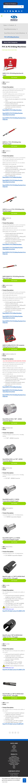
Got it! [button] (24, 780)
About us (14, 746)
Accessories (14, 756)
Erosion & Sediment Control (14, 760)
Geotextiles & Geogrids (14, 763)
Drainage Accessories (14, 759)
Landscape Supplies (14, 764)
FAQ (14, 748)
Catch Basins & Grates (14, 757)
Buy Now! (14, 77)
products (14, 747)
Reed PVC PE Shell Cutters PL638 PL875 (13, 724)
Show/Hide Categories (10, 42)
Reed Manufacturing (10, 29)
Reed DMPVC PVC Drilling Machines (12, 110)
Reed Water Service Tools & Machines (14, 33)
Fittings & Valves (14, 762)
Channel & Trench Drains (14, 758)
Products (11, 25)
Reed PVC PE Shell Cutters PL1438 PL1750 (14, 611)
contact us (14, 749)
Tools (14, 768)
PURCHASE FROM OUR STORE (9, 50)
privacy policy (14, 751)
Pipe (14, 765)
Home (5, 25)
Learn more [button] (4, 781)
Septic (14, 766)
